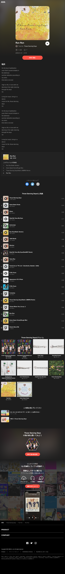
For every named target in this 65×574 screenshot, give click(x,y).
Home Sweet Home (24, 398)
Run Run (13, 156)
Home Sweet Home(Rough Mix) (14, 168)
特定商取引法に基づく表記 (42, 551)
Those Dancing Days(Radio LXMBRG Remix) (18, 170)
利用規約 (3, 551)
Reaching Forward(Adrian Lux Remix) (24, 356)
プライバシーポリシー (14, 551)
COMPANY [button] (5, 535)
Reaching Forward (56, 355)
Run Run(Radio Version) (12, 165)
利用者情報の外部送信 (28, 551)
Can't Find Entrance (24, 377)
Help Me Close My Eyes (40, 377)
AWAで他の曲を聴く (32, 454)
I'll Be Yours (40, 355)
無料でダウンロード (32, 486)
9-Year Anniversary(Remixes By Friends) (8, 356)
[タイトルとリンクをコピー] (38, 184)
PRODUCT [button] (5, 530)
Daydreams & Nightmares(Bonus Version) (8, 377)
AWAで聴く (32, 58)
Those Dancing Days (30, 46)
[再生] (47, 43)
